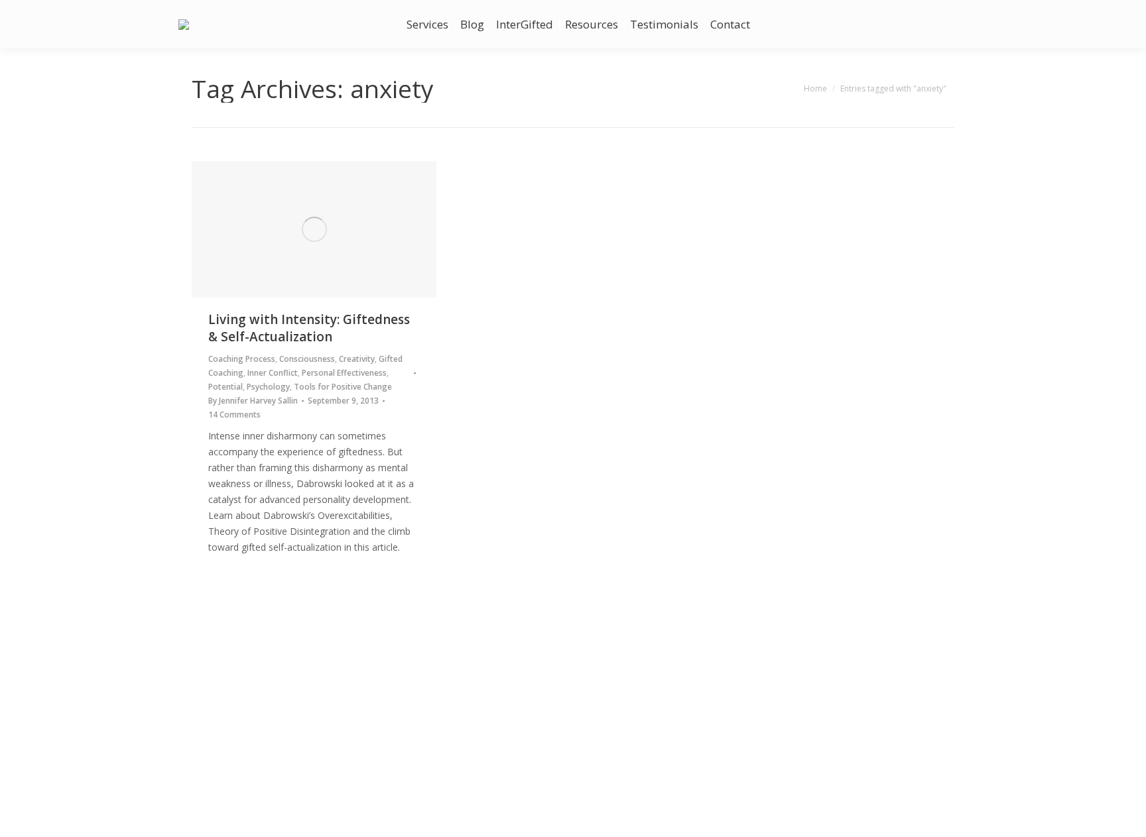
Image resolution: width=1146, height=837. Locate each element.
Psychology (268, 386)
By (253, 400)
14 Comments (234, 414)
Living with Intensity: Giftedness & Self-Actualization (309, 328)
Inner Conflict (272, 372)
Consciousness (307, 358)
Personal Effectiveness (344, 372)
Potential (225, 386)
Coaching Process (241, 358)
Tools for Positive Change (343, 386)
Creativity (357, 358)
